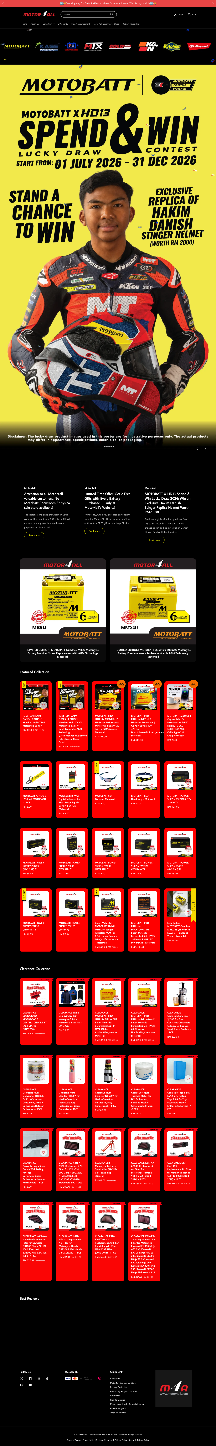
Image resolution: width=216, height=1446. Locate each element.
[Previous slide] (197, 449)
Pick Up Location (117, 1399)
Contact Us (115, 1378)
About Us (35, 24)
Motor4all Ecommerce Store (106, 24)
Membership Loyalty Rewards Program (127, 1404)
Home (24, 24)
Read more (34, 535)
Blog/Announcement (80, 24)
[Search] (112, 14)
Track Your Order (118, 1412)
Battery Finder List (131, 24)
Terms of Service (74, 1440)
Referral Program (118, 1408)
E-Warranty (63, 24)
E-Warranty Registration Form (124, 1391)
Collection (47, 24)
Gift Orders (115, 1395)
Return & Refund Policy (139, 1440)
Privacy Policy (88, 1440)
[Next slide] (205, 449)
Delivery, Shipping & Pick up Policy (111, 1440)
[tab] (102, 446)
